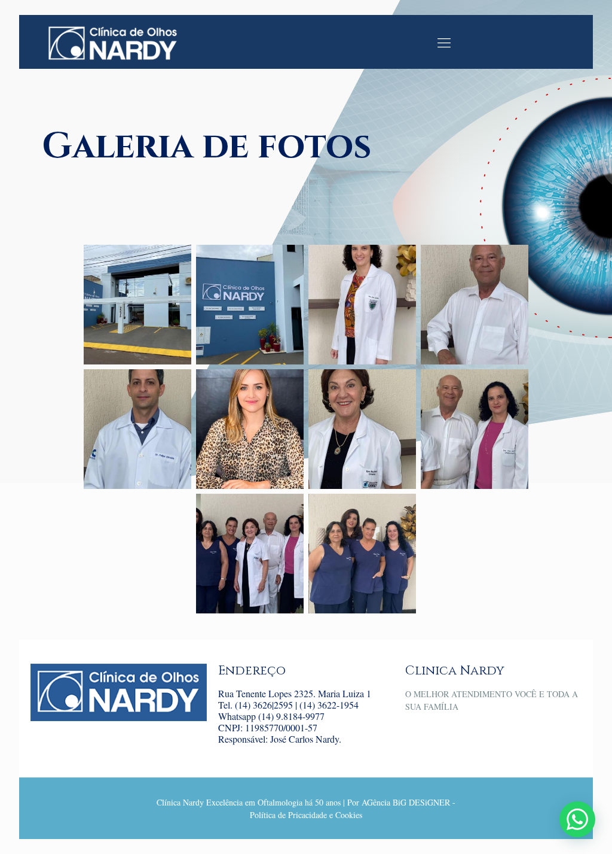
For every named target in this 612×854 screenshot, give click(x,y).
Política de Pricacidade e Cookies (306, 814)
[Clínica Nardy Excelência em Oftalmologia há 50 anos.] (112, 42)
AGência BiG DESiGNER (406, 802)
